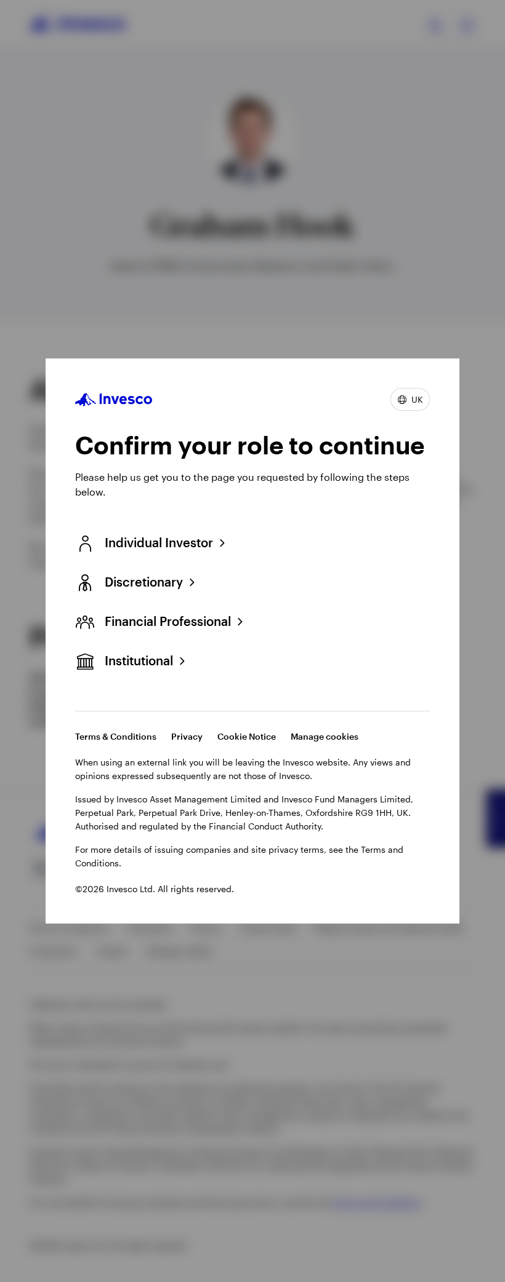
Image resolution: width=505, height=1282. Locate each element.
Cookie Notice (246, 736)
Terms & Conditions (115, 736)
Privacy (187, 736)
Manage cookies (324, 736)
